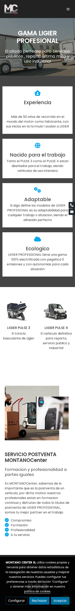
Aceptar (60, 600)
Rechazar (39, 600)
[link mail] (72, 212)
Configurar (16, 600)
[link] (11, 9)
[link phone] (72, 205)
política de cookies (37, 591)
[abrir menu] (68, 9)
